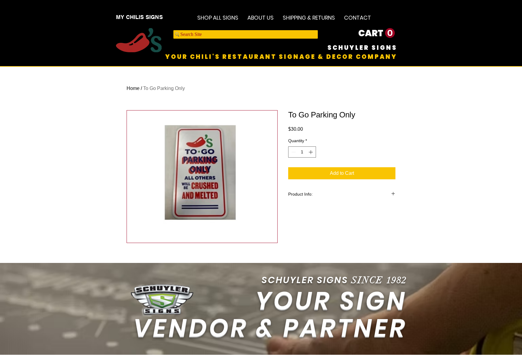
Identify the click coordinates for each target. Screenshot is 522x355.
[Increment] (311, 152)
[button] (376, 33)
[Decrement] (293, 152)
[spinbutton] (302, 152)
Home (133, 88)
